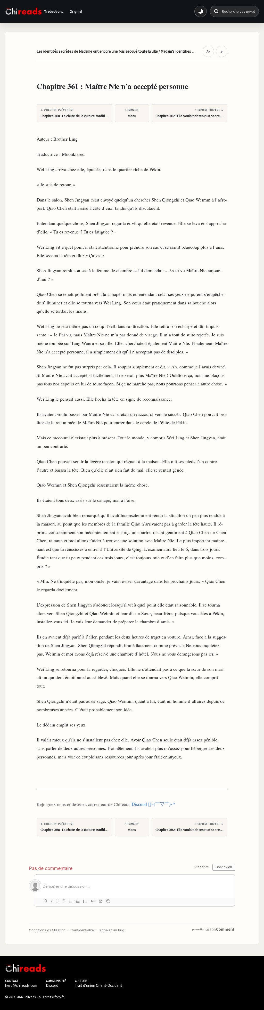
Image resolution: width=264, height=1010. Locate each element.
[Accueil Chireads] (23, 11)
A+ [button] (208, 51)
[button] (200, 11)
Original (76, 11)
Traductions (53, 11)
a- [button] (221, 51)
